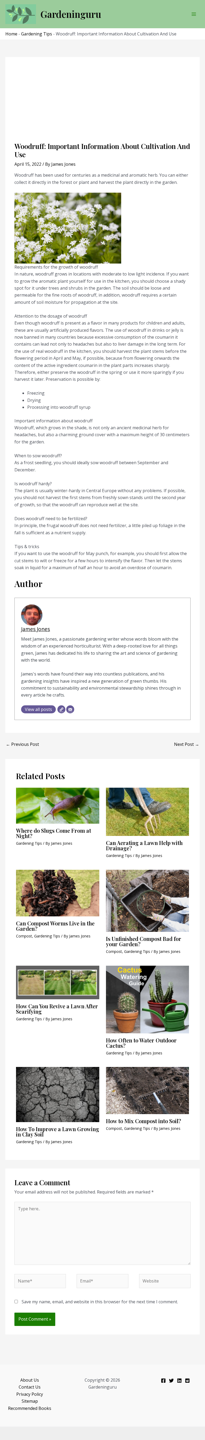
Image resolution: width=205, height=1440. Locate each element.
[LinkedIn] (179, 1380)
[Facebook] (163, 1380)
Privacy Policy (29, 1394)
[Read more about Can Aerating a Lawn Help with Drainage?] (147, 811)
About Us (29, 1380)
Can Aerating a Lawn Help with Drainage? (144, 845)
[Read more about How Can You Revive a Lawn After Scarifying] (57, 982)
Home (11, 34)
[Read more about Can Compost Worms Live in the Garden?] (57, 893)
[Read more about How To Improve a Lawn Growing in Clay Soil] (57, 1094)
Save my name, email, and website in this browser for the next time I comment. (100, 1302)
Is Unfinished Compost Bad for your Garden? (143, 941)
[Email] (70, 709)
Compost (24, 936)
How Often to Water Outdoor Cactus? (141, 1043)
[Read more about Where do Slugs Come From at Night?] (57, 805)
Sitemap (30, 1401)
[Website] (61, 709)
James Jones (35, 629)
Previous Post (22, 744)
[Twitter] (171, 1380)
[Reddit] (187, 1380)
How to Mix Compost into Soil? (143, 1121)
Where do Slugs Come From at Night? (53, 833)
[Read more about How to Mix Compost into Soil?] (147, 1090)
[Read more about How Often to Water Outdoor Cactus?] (147, 999)
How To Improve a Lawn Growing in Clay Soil (57, 1131)
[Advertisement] (102, 102)
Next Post (186, 744)
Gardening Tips (36, 34)
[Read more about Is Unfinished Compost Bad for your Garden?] (147, 900)
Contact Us (30, 1387)
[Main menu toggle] (194, 14)
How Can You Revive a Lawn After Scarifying (57, 1008)
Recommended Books (29, 1408)
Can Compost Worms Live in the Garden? (55, 926)
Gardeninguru (70, 14)
